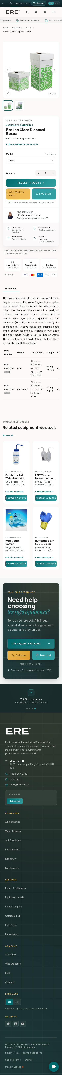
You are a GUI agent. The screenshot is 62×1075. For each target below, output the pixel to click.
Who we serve (13, 963)
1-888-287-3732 (18, 773)
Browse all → (9, 435)
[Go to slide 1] (27, 708)
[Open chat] (54, 1067)
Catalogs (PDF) (13, 916)
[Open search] (27, 12)
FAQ (7, 973)
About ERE (10, 954)
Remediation (11, 934)
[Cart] (44, 12)
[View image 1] (8, 105)
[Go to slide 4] (35, 708)
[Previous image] (8, 70)
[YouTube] (23, 1024)
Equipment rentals (14, 897)
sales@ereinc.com (19, 784)
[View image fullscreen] (8, 93)
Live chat (45, 194)
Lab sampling (12, 849)
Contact (9, 982)
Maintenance (12, 868)
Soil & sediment (13, 840)
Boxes (29, 27)
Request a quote (13, 906)
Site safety (11, 859)
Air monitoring (12, 821)
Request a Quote (29, 182)
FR (56, 3)
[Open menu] (53, 12)
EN (51, 3)
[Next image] (54, 70)
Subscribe (14, 801)
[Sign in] (36, 12)
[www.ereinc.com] (31, 731)
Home (6, 27)
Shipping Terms (13, 1060)
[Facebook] (8, 1024)
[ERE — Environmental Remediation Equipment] (12, 12)
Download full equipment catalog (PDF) (31, 670)
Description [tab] (11, 288)
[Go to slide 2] (29, 708)
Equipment (17, 27)
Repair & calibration (15, 888)
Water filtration (13, 831)
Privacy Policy (12, 1053)
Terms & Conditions (32, 1053)
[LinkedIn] (16, 1024)
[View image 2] (19, 105)
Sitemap (29, 1060)
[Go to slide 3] (32, 708)
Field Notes (11, 925)
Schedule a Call (16, 194)
